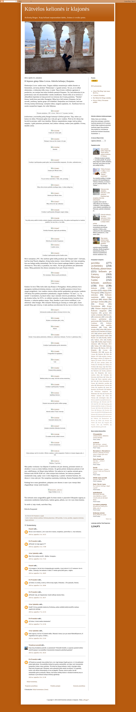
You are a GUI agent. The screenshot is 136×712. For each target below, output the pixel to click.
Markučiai (96, 371)
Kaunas (96, 348)
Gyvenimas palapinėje (100, 504)
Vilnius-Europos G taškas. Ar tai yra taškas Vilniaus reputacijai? (105, 172)
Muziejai (95, 277)
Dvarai (101, 304)
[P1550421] (55, 193)
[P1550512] (55, 461)
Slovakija (100, 364)
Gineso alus (94, 412)
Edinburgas (96, 402)
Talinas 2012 (98, 346)
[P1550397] (55, 160)
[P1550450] (55, 239)
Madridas (100, 354)
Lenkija (101, 329)
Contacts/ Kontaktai (99, 95)
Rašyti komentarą (32, 681)
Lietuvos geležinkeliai (98, 319)
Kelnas (101, 377)
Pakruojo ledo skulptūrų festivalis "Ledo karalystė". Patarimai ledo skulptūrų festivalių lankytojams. (101, 194)
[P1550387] (55, 111)
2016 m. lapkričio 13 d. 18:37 (37, 597)
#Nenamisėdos (97, 434)
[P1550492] (55, 368)
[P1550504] (55, 418)
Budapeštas (101, 373)
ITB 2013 (98, 404)
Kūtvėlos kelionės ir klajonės (57, 9)
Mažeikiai (93, 416)
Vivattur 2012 (95, 424)
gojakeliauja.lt (97, 492)
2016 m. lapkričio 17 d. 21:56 (37, 624)
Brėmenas (99, 410)
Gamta (31, 518)
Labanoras (100, 414)
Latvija (107, 317)
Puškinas (96, 418)
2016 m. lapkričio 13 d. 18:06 (37, 585)
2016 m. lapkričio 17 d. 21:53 (37, 612)
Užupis (93, 379)
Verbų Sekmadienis (104, 381)
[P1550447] (55, 228)
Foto (101, 285)
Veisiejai (107, 420)
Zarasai (93, 383)
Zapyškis (93, 426)
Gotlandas (106, 375)
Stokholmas (106, 408)
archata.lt (96, 442)
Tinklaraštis (105, 321)
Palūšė (99, 416)
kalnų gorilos (101, 426)
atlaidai (105, 299)
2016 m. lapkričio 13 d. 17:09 (37, 546)
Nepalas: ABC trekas (99, 479)
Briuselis (101, 389)
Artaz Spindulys (34, 553)
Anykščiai (100, 387)
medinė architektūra (97, 315)
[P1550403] (55, 177)
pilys (109, 302)
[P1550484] (55, 335)
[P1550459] (55, 253)
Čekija (105, 327)
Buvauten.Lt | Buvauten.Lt (101, 451)
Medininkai (94, 393)
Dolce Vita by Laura (99, 484)
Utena (107, 395)
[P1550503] (55, 409)
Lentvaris (107, 414)
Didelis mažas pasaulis (100, 478)
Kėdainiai (93, 406)
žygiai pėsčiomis (29, 520)
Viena (92, 410)
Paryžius (107, 393)
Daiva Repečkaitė (98, 459)
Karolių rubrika (106, 337)
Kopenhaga (107, 404)
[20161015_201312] (55, 490)
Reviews (108, 315)
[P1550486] (55, 343)
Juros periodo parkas (103, 362)
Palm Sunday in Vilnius (104, 406)
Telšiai (99, 420)
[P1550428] (55, 210)
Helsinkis (104, 402)
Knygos (93, 329)
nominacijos (97, 317)
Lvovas (65, 518)
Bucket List (94, 337)
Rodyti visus (108, 519)
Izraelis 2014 (101, 360)
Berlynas (108, 346)
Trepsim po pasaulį (35, 645)
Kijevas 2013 (105, 348)
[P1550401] (55, 168)
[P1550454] (55, 245)
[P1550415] (55, 185)
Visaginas (106, 422)
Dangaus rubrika (97, 358)
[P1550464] (55, 281)
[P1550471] (55, 310)
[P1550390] (55, 131)
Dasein (95, 467)
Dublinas (107, 358)
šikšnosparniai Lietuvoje (103, 385)
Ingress (93, 360)
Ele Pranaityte (33, 541)
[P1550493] (55, 376)
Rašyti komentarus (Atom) (40, 689)
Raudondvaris (105, 418)
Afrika (93, 387)
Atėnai (107, 387)
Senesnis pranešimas (79, 686)
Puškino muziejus (96, 395)
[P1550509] (55, 443)
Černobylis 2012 (96, 352)
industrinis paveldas (103, 383)
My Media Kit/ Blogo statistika (102, 98)
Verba (94, 381)
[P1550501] (55, 393)
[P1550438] (55, 218)
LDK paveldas (59, 518)
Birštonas (93, 400)
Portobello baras (107, 416)
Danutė (31, 529)
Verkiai (93, 422)
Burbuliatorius (107, 400)
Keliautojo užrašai (98, 513)
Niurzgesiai (95, 293)
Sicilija (93, 364)
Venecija (93, 398)
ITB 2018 (101, 412)
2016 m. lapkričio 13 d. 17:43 (37, 559)
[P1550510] (55, 451)
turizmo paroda (102, 333)
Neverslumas (95, 306)
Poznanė (93, 408)
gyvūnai (105, 313)
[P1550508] (55, 434)
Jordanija (93, 366)
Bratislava (93, 389)
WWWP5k (106, 424)
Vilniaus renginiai (101, 308)
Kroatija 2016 (107, 368)
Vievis (99, 422)
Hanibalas (108, 389)
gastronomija (95, 321)
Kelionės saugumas (98, 311)
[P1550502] (55, 401)
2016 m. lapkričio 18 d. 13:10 (37, 638)
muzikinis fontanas (106, 356)
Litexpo (93, 354)
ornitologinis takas (104, 398)
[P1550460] (55, 273)
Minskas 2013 (95, 356)
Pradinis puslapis (55, 686)
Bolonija (100, 400)
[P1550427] (55, 202)
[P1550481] (55, 327)
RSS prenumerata (96, 86)
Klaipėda (93, 350)
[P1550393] (55, 139)
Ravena (93, 420)
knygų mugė (102, 366)
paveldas (70, 518)
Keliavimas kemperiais (101, 391)
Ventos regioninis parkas (105, 379)
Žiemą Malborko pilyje (99, 514)
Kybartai (93, 414)
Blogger (86, 700)
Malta (107, 354)
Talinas (107, 377)
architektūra (97, 265)
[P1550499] (55, 385)
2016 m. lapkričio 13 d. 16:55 (37, 534)
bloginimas (94, 313)
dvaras (109, 306)
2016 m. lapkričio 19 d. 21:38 (37, 677)
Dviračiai (107, 410)
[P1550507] (55, 426)
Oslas (101, 393)
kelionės (94, 288)
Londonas (94, 323)
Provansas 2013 (106, 344)
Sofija (99, 408)
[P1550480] (55, 318)
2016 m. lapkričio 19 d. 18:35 (37, 652)
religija (104, 290)
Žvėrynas (99, 368)
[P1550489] (55, 351)
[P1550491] (55, 360)
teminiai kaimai (103, 335)
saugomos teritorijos (78, 518)
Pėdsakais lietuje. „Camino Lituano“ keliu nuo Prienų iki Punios (101, 471)
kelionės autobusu (38, 518)
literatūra (102, 331)
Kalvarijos (93, 377)
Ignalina (108, 412)
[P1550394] (55, 147)
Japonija (107, 352)
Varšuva (107, 364)
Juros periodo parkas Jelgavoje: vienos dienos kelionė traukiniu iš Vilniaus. (106, 152)
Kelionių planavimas (49, 518)
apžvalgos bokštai (97, 302)
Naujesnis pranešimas (31, 686)
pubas (92, 385)
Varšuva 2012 (98, 340)
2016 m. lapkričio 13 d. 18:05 (37, 573)
